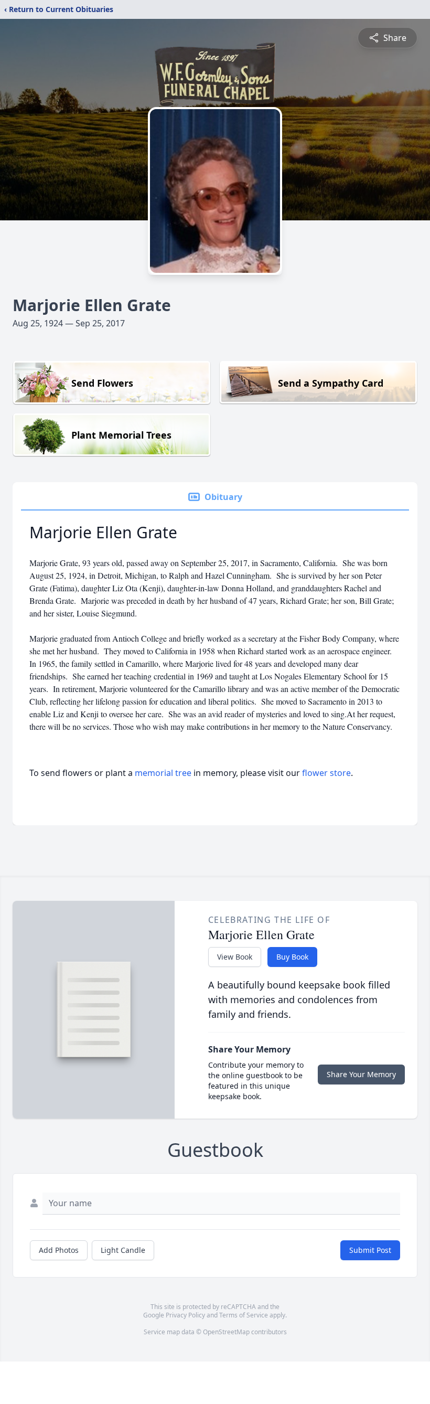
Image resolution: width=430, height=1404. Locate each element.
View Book (234, 957)
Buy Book (292, 957)
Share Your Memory (361, 1074)
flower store (326, 773)
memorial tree (163, 773)
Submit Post (370, 1250)
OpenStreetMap (226, 1331)
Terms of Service (243, 1315)
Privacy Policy (185, 1315)
